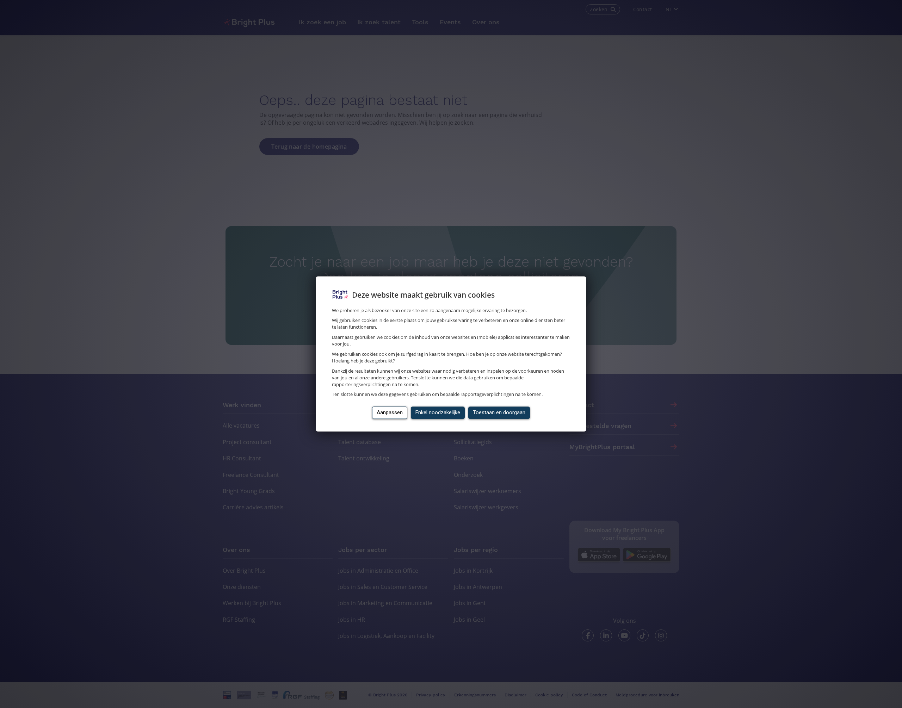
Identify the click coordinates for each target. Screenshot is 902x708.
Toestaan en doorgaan (499, 413)
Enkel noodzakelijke (437, 413)
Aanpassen (390, 413)
